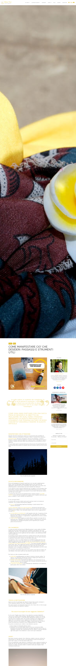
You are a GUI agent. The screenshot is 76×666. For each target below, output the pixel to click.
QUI (14, 511)
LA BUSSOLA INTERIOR (16, 563)
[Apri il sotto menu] (29, 2)
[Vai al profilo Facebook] (70, 2)
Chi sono (27, 2)
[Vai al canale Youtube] (73, 2)
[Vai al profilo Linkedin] (71, 2)
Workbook (44, 2)
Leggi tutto (59, 394)
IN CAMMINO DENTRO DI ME (59, 418)
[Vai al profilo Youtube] (63, 388)
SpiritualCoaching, (15, 562)
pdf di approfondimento (26, 507)
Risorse (58, 2)
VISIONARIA (59, 398)
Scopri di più (59, 381)
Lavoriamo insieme (35, 2)
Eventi (49, 2)
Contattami (64, 2)
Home (10, 343)
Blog (54, 2)
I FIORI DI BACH (14, 518)
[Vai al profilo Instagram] (68, 2)
